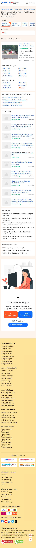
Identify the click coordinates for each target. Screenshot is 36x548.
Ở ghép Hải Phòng (6, 445)
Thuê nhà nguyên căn (9, 368)
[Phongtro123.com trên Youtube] (5, 522)
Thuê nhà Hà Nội (5, 373)
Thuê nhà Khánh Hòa (7, 386)
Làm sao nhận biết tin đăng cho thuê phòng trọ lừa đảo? (18, 215)
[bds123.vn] (9, 460)
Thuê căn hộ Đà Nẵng (7, 400)
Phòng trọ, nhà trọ (8, 343)
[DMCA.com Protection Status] (19, 541)
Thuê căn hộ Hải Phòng (7, 403)
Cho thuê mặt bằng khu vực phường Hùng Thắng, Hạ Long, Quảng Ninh (26, 45)
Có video (18, 39)
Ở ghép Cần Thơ (5, 440)
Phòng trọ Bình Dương (7, 356)
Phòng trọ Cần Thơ (6, 354)
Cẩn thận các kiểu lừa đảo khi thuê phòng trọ (17, 250)
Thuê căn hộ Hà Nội (6, 395)
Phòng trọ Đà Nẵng (6, 351)
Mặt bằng (6, 24)
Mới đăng (11, 39)
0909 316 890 (12, 534)
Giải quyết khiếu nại (6, 502)
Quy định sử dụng (6, 480)
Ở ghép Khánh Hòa (6, 447)
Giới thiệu (3, 475)
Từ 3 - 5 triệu (22, 71)
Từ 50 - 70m (22, 85)
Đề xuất (3, 39)
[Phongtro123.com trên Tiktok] (16, 522)
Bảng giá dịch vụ (5, 497)
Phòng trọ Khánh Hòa (7, 364)
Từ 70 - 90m (7, 88)
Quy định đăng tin (6, 499)
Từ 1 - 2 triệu (22, 68)
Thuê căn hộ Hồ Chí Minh (8, 393)
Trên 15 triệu (22, 76)
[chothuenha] (27, 460)
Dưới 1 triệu (6, 68)
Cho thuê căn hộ (7, 390)
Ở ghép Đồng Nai (6, 442)
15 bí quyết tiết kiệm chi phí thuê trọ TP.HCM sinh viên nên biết (17, 233)
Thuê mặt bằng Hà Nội (7, 415)
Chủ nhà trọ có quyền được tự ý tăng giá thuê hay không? (17, 219)
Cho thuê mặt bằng (8, 410)
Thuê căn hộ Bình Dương (8, 398)
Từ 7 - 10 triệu (23, 73)
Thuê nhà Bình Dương (7, 376)
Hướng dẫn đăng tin (6, 494)
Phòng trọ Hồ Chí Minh (7, 346)
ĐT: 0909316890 (11, 314)
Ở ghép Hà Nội (5, 432)
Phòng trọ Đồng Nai (6, 359)
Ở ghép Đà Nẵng (5, 435)
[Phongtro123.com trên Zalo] (9, 522)
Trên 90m (22, 88)
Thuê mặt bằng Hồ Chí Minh (9, 412)
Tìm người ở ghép (7, 427)
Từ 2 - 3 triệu (6, 71)
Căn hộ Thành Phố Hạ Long (11, 102)
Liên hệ (3, 485)
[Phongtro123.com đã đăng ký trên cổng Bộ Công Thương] (7, 541)
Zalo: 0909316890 (26, 314)
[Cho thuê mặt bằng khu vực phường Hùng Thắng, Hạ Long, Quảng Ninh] (10, 52)
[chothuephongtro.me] (27, 465)
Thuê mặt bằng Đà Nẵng (8, 417)
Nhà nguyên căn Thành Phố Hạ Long (14, 100)
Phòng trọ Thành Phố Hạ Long (12, 97)
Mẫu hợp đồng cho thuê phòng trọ (14, 248)
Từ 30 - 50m (7, 85)
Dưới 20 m (6, 83)
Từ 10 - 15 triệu (7, 76)
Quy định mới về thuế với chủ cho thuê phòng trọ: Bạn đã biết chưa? (17, 237)
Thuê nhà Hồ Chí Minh (7, 371)
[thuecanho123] (9, 465)
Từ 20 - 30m (22, 83)
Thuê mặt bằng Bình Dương (9, 422)
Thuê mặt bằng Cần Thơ (7, 420)
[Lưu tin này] (32, 60)
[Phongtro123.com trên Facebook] (2, 522)
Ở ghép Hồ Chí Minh (6, 430)
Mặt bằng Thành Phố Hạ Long (12, 105)
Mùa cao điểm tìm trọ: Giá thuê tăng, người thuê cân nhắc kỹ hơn (18, 228)
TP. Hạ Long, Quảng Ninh (26, 52)
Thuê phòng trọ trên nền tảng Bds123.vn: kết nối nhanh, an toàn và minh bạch (18, 224)
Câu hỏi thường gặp (6, 492)
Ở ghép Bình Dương (6, 437)
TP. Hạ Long (4, 33)
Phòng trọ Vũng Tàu (6, 361)
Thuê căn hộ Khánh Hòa (7, 405)
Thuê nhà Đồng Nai (6, 381)
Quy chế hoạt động (6, 477)
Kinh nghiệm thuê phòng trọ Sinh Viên (15, 253)
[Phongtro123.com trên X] (12, 522)
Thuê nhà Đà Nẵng (6, 378)
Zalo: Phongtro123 (19, 325)
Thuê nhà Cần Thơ (6, 383)
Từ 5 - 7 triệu (6, 73)
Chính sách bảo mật (6, 482)
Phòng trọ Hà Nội (6, 348)
